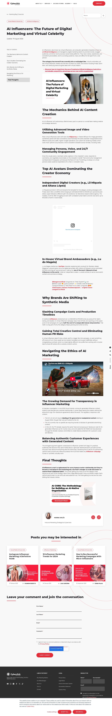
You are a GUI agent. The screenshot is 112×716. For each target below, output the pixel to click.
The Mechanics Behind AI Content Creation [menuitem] (17, 55)
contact (99, 3)
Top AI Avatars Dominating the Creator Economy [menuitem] (16, 61)
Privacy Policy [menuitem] (62, 677)
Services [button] (47, 3)
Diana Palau (99, 583)
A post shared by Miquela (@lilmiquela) (72, 249)
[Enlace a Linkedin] (13, 684)
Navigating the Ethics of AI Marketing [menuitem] (15, 74)
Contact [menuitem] (39, 689)
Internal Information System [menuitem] (65, 683)
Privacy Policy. (44, 644)
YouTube (61, 266)
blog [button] (75, 3)
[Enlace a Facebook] (16, 684)
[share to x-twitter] (110, 355)
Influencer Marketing (50, 550)
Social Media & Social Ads (15, 21)
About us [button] (39, 3)
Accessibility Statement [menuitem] (64, 686)
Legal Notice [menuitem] (62, 680)
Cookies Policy (62, 689)
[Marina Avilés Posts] (99, 517)
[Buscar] (103, 15)
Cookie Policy (30, 706)
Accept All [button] (64, 712)
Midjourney (73, 137)
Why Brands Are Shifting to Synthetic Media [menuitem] (15, 68)
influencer (53, 319)
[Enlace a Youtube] (8, 684)
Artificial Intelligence (33, 21)
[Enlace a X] (19, 684)
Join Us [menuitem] (39, 686)
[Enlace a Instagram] (10, 684)
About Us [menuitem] (39, 683)
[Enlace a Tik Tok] (22, 684)
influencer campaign (93, 451)
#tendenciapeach (74, 287)
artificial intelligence (49, 52)
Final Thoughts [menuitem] (13, 80)
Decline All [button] (79, 712)
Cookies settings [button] (52, 712)
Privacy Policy (91, 697)
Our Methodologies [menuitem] (41, 680)
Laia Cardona (64, 583)
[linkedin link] (93, 517)
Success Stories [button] (58, 3)
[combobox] (92, 15)
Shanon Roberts (30, 583)
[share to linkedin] (110, 347)
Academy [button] (68, 3)
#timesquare (56, 287)
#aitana (64, 287)
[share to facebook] (110, 351)
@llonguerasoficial (58, 282)
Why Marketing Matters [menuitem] (42, 677)
